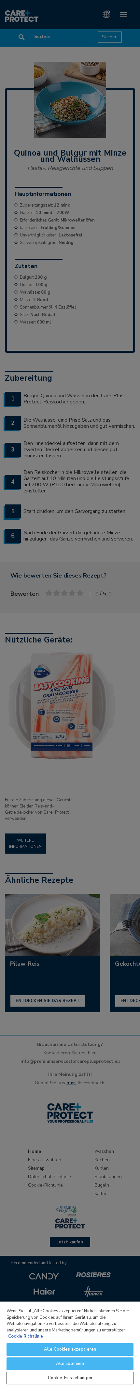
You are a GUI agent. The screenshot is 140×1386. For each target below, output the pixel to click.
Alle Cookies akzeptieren (70, 1349)
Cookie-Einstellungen (70, 1378)
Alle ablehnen (70, 1364)
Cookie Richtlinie (25, 1336)
